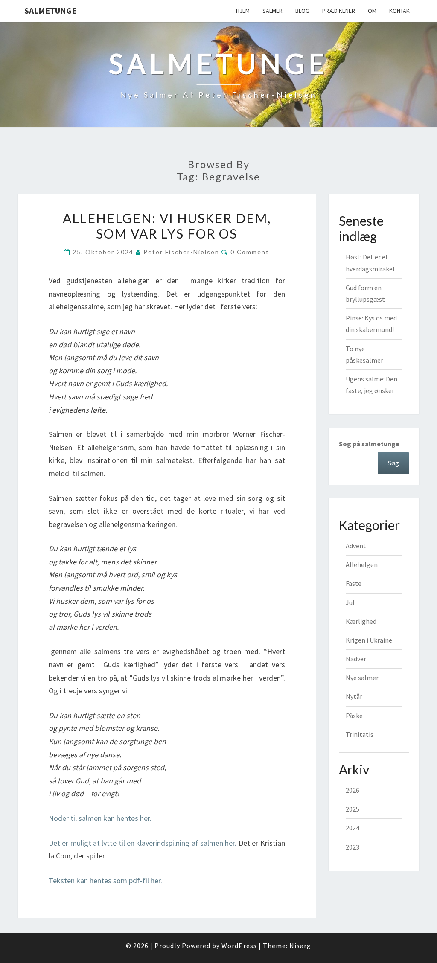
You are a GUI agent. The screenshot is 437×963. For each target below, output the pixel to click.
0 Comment (249, 252)
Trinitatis (359, 734)
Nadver (356, 659)
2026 (352, 790)
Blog (302, 11)
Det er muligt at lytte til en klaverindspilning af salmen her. (142, 843)
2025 (352, 809)
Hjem (243, 11)
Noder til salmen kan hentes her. (100, 818)
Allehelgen (362, 564)
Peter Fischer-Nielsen (181, 252)
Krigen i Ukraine (369, 640)
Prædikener (338, 11)
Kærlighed (361, 621)
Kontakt (401, 11)
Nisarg (300, 945)
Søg (393, 463)
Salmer (272, 11)
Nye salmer (362, 677)
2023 (352, 847)
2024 (352, 827)
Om (372, 11)
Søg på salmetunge (369, 443)
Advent (356, 545)
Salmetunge (50, 10)
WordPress (239, 945)
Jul (350, 602)
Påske (354, 715)
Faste (353, 583)
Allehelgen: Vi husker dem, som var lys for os (167, 225)
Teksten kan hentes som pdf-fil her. (105, 880)
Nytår (354, 696)
